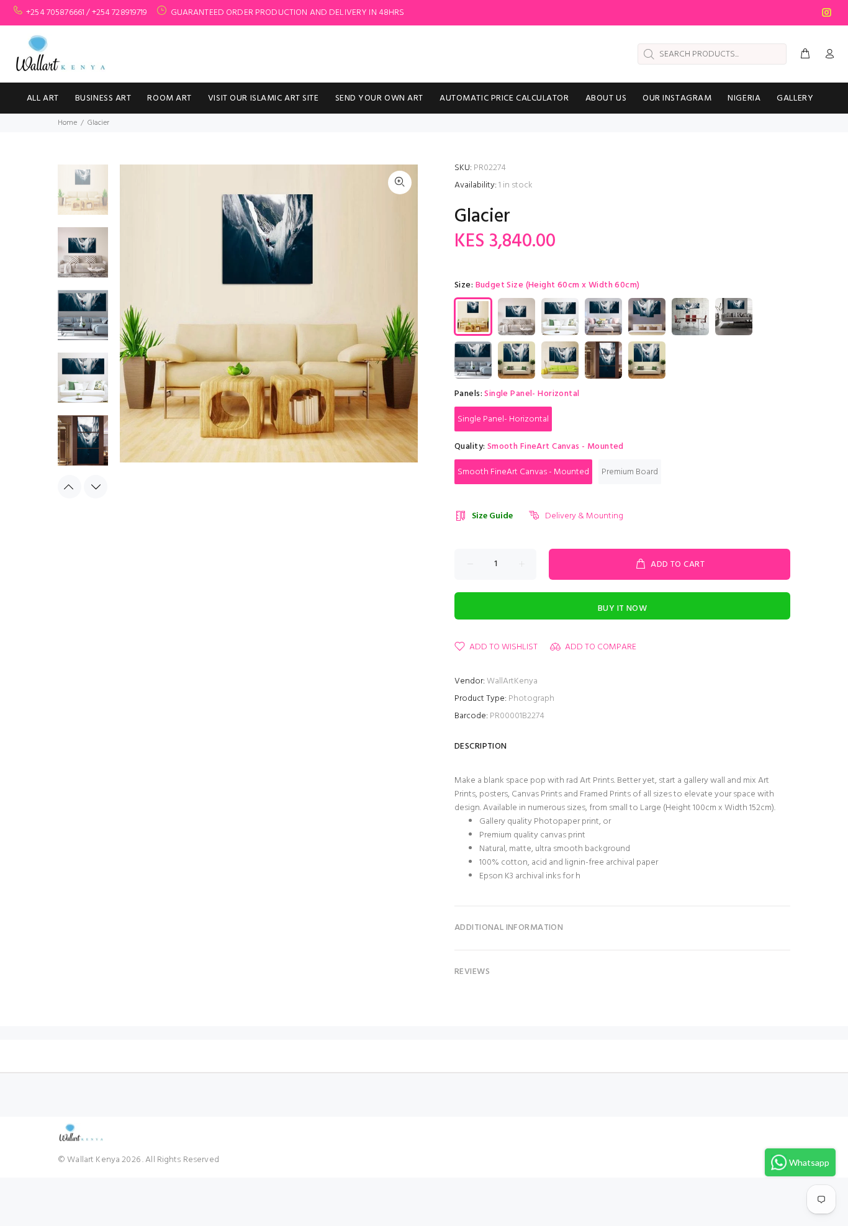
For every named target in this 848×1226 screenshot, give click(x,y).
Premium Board (630, 472)
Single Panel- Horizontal (503, 419)
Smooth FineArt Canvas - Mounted (523, 472)
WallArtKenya (512, 681)
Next (95, 486)
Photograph (531, 699)
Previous (69, 486)
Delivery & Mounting (584, 516)
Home (67, 123)
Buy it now (622, 609)
